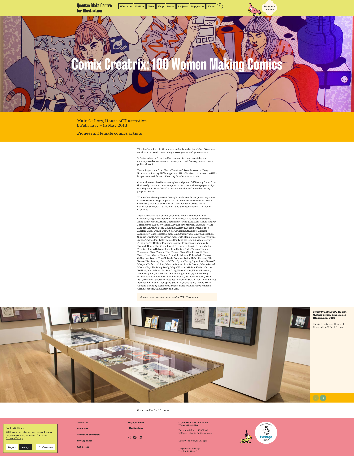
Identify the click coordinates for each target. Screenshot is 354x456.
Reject (11, 447)
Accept (25, 447)
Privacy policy (84, 441)
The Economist (190, 297)
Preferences (46, 447)
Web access (83, 447)
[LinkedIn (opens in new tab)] (140, 437)
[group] (177, 355)
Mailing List (136, 428)
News (151, 6)
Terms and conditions (89, 435)
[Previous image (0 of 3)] (316, 398)
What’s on (126, 6)
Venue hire (82, 428)
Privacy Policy (14, 438)
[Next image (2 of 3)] (323, 398)
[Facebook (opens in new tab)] (134, 437)
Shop (161, 7)
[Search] (220, 6)
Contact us (82, 422)
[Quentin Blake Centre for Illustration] (94, 8)
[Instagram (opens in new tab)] (129, 437)
